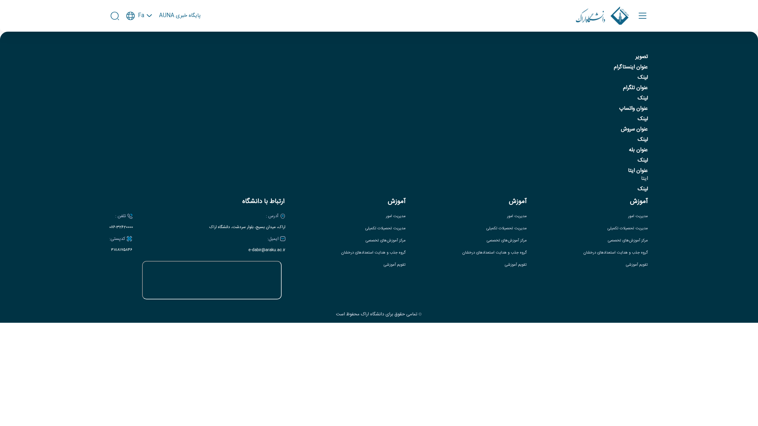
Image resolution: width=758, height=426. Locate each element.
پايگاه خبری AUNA (180, 16)
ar (139, 44)
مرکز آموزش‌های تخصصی (628, 241)
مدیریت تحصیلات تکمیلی (627, 228)
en (139, 33)
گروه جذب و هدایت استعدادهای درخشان (615, 253)
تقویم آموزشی (637, 265)
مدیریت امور (638, 216)
